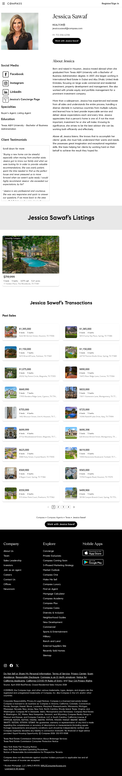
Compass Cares (51, 608)
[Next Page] (74, 507)
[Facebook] (12, 664)
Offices (7, 584)
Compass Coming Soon (55, 560)
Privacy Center (78, 673)
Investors (8, 565)
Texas (67, 517)
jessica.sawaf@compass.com (67, 28)
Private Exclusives (52, 555)
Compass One (50, 574)
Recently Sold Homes (54, 650)
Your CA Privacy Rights (80, 680)
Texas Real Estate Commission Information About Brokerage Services (35, 738)
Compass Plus (50, 603)
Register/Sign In (110, 3)
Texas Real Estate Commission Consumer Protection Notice (31, 741)
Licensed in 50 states (14, 769)
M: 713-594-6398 (61, 35)
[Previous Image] (6, 254)
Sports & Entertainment (55, 631)
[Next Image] (55, 254)
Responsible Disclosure (27, 677)
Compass (40, 517)
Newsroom (9, 589)
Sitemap (47, 655)
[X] (18, 664)
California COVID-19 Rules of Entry (44, 680)
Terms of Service (61, 673)
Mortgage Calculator (54, 593)
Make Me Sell (50, 579)
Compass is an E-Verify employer (57, 677)
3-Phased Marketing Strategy (58, 565)
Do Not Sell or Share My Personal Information (27, 673)
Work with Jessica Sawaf (66, 41)
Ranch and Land (51, 641)
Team (6, 555)
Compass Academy (53, 598)
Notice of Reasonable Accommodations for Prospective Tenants (33, 752)
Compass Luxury (52, 584)
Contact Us (9, 579)
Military (46, 636)
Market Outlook (51, 570)
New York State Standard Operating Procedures (26, 749)
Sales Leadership (12, 560)
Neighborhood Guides (54, 617)
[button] (3, 3)
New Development (52, 622)
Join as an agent (12, 570)
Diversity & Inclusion (53, 612)
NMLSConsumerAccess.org (53, 765)
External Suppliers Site (54, 645)
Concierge (48, 551)
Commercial (49, 627)
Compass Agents (55, 517)
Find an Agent (50, 589)
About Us (8, 551)
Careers (8, 574)
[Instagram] (7, 664)
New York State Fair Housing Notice (20, 747)
